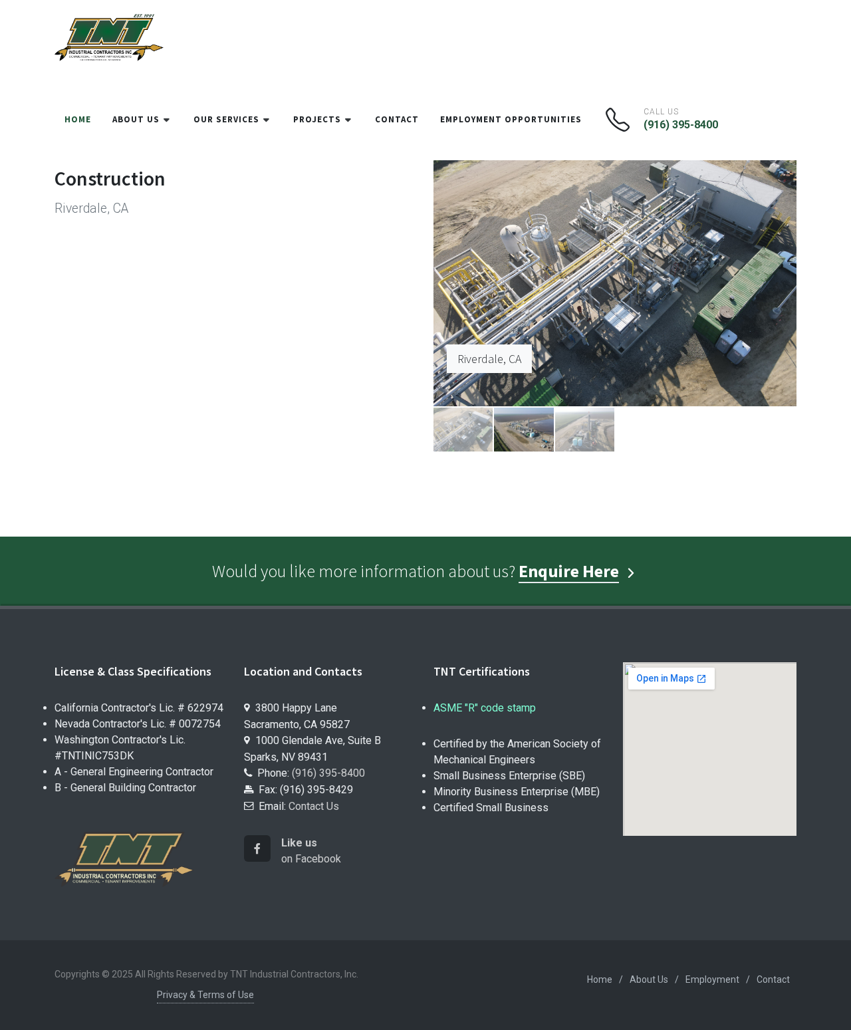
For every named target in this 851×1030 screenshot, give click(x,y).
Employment (712, 979)
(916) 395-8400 (681, 124)
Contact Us (314, 806)
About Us (649, 979)
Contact (773, 979)
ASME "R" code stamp (484, 708)
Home (599, 979)
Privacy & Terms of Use (205, 994)
